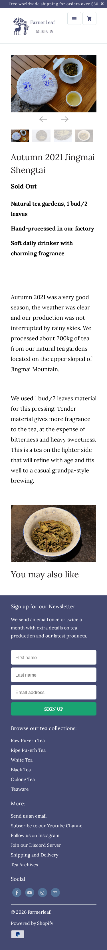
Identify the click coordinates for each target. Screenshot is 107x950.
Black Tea (21, 769)
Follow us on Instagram (35, 835)
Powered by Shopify (32, 923)
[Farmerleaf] (33, 25)
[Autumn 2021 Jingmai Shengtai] (53, 83)
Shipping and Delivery (34, 855)
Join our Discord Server (36, 845)
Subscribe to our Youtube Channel (47, 825)
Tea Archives (24, 864)
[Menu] (74, 18)
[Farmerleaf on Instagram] (42, 892)
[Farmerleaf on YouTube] (29, 892)
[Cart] (89, 18)
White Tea (22, 760)
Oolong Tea (23, 779)
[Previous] (43, 118)
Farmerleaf (39, 912)
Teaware (20, 789)
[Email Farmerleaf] (55, 892)
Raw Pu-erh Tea (28, 740)
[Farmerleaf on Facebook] (16, 892)
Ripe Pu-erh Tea (28, 750)
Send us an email (29, 816)
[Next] (64, 118)
